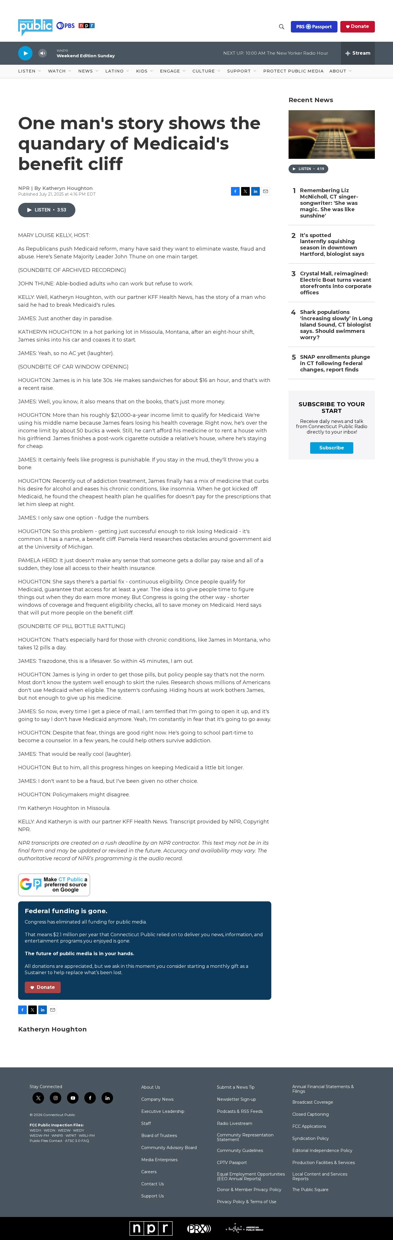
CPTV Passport (232, 1163)
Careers (149, 1172)
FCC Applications (309, 1126)
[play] (25, 53)
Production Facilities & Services (323, 1163)
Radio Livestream (234, 1123)
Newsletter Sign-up (236, 1099)
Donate (360, 26)
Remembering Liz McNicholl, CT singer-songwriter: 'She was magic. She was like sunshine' (329, 203)
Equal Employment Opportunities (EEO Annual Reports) (251, 1176)
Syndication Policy (310, 1138)
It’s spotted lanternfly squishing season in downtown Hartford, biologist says (332, 244)
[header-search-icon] (281, 26)
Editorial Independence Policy (322, 1151)
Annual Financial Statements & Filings (323, 1089)
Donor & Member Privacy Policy (249, 1190)
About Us (150, 1087)
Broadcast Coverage (312, 1102)
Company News (157, 1099)
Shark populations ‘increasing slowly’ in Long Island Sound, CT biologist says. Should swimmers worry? (336, 325)
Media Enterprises (159, 1160)
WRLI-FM (87, 1135)
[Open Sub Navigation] (40, 71)
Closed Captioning (310, 1114)
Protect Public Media (293, 71)
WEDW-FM (39, 1135)
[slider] (52, 53)
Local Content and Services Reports (319, 1176)
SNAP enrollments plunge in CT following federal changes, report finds (335, 363)
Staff (146, 1123)
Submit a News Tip (236, 1087)
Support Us (152, 1196)
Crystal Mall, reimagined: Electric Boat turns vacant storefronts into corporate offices (336, 283)
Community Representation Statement (245, 1137)
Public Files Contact (46, 1140)
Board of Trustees (159, 1136)
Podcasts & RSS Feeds (240, 1111)
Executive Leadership (162, 1111)
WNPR (57, 1135)
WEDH (35, 1130)
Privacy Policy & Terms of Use (246, 1202)
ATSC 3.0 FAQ (77, 1140)
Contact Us (152, 1184)
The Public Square (310, 1190)
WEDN (49, 1130)
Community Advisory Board (169, 1148)
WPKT (71, 1135)
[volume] (42, 53)
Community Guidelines (240, 1151)
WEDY (78, 1130)
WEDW (64, 1130)
